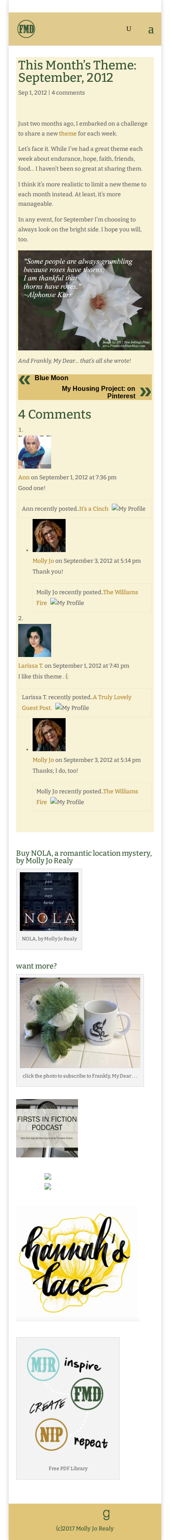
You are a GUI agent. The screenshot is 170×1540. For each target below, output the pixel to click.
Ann (24, 477)
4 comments (68, 92)
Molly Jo (43, 560)
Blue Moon (51, 377)
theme (68, 133)
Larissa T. (30, 665)
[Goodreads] (106, 1515)
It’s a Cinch (94, 508)
